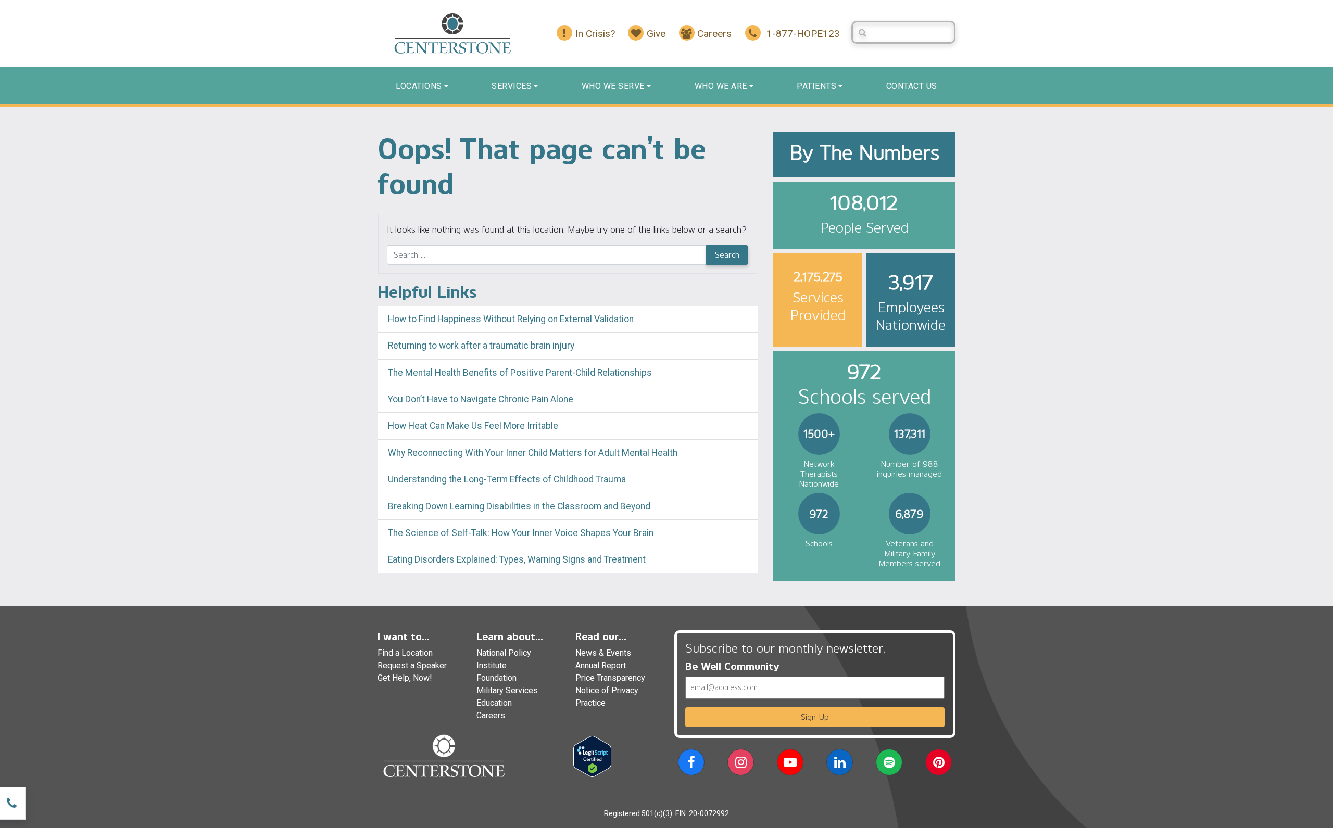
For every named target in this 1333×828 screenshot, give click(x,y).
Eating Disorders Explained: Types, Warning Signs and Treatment (517, 559)
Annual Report (600, 665)
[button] (691, 764)
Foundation (496, 678)
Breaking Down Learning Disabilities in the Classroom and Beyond (519, 506)
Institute (491, 665)
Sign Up (815, 717)
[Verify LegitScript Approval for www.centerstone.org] (592, 756)
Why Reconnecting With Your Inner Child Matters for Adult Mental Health (532, 453)
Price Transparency (610, 678)
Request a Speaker (412, 665)
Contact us (911, 86)
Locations (419, 86)
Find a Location (405, 653)
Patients (816, 86)
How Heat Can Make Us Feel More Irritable (473, 426)
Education (494, 703)
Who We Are (721, 86)
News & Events (603, 653)
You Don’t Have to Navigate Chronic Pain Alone (480, 399)
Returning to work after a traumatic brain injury (482, 345)
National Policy (503, 653)
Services (512, 86)
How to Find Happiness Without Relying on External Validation (511, 319)
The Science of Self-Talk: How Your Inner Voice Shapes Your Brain (520, 533)
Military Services (507, 690)
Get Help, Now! (405, 678)
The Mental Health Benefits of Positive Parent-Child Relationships (520, 372)
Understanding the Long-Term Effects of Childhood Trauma (507, 479)
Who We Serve (613, 86)
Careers (490, 715)
